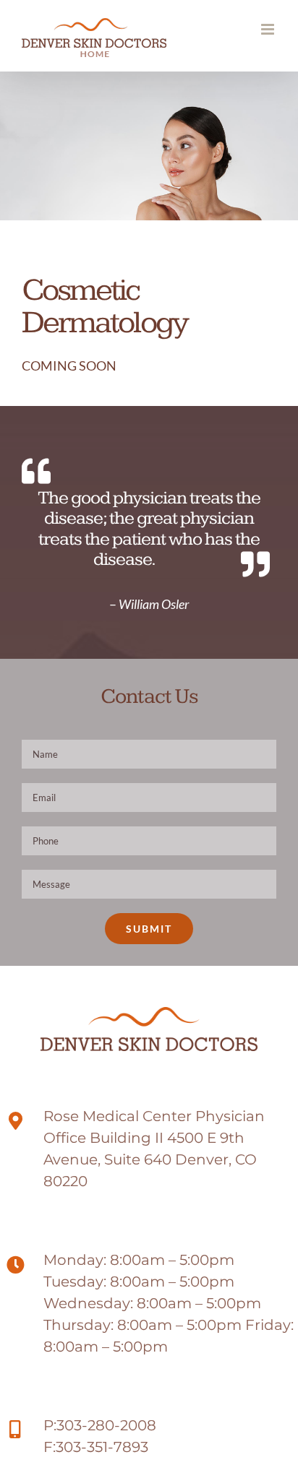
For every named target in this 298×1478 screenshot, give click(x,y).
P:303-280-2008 (99, 1425)
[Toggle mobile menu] (268, 29)
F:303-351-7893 (95, 1447)
